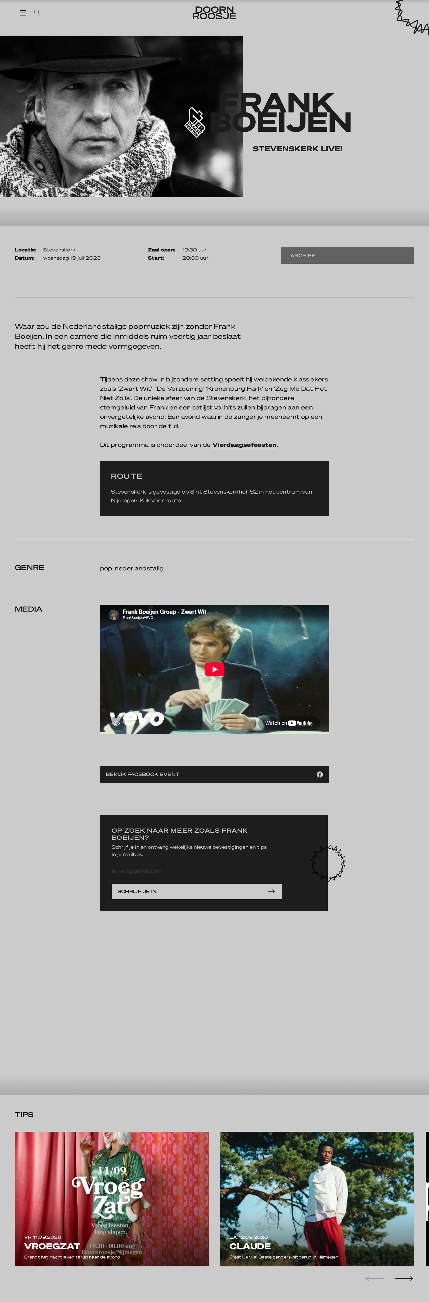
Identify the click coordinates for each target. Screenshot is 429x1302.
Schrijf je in (137, 891)
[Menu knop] (23, 12)
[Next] (403, 1278)
